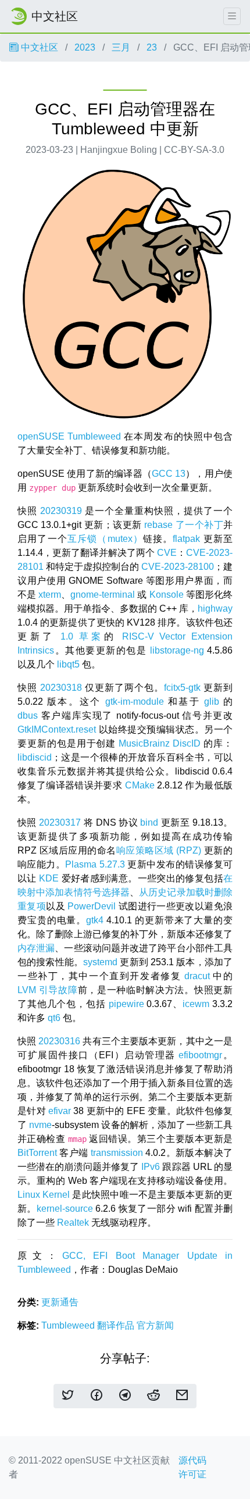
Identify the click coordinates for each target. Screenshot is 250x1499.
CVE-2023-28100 (177, 567)
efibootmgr (200, 1055)
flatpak (186, 539)
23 (152, 47)
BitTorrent (37, 1153)
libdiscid (34, 757)
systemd (100, 962)
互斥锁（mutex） (105, 539)
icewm (196, 1004)
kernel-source (65, 1209)
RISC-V (138, 636)
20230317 (60, 822)
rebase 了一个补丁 (183, 525)
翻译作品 (117, 1325)
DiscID (187, 743)
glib (211, 701)
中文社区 (38, 47)
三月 (121, 47)
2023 (84, 47)
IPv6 (150, 1167)
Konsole (166, 594)
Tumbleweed (94, 436)
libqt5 (68, 664)
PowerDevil (91, 906)
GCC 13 (168, 474)
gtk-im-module (134, 701)
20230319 (61, 511)
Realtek (73, 1222)
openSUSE (41, 436)
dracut (197, 976)
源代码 (192, 1460)
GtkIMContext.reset (56, 729)
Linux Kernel (43, 1195)
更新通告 (59, 1302)
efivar (59, 1111)
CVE (167, 553)
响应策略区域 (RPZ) (159, 850)
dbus (27, 715)
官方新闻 (155, 1325)
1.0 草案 (82, 636)
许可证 (192, 1474)
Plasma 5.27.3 (94, 864)
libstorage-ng (177, 650)
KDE (49, 878)
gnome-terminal (102, 594)
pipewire (126, 1004)
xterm (49, 594)
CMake (140, 785)
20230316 (59, 1041)
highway (215, 608)
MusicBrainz (144, 743)
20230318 (61, 688)
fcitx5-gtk (182, 688)
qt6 (54, 1018)
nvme (40, 1125)
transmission (117, 1153)
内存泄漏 (36, 948)
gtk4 (94, 920)
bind (149, 822)
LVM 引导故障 (47, 990)
